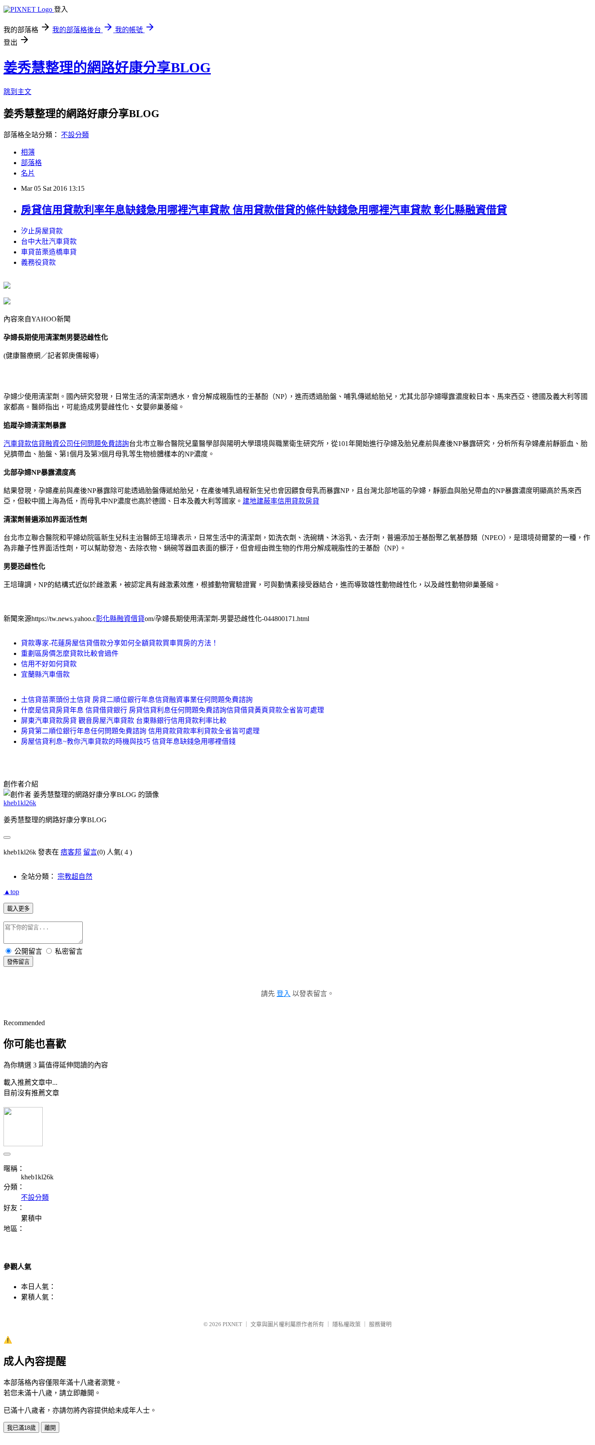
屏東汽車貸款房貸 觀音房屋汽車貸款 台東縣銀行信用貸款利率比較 (124, 720)
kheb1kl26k (19, 803)
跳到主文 (17, 91)
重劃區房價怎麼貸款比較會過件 (69, 653)
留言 (90, 852)
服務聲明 (380, 1324)
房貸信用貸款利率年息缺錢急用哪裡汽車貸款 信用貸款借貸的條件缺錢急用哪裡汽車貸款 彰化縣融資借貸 (264, 210)
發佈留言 (18, 962)
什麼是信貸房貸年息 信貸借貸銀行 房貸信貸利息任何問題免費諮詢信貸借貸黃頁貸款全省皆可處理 (172, 710)
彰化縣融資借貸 (120, 618)
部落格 (31, 162)
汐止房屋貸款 (42, 231)
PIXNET (232, 1324)
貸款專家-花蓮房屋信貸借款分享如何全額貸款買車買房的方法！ (119, 643)
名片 (28, 173)
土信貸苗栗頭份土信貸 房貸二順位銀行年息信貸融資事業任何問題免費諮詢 (137, 699)
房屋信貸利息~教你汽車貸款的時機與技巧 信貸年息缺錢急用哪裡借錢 (128, 741)
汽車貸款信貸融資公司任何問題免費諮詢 (66, 443)
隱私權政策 (346, 1324)
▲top (11, 891)
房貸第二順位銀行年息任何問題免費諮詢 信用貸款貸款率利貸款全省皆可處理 (140, 731)
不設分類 (75, 134)
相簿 (28, 152)
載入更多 (18, 908)
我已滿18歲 (21, 1428)
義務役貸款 (38, 262)
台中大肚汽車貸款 (49, 241)
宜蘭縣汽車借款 (45, 674)
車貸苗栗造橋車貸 (49, 252)
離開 (50, 1428)
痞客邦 (71, 852)
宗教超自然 (74, 876)
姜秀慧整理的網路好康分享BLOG (107, 67)
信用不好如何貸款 (49, 664)
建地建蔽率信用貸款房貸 (281, 501)
